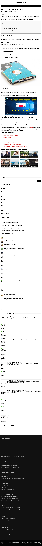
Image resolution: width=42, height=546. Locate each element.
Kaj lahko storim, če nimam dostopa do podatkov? (11, 28)
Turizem (3, 210)
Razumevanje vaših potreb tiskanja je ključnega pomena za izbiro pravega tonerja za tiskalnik (23, 347)
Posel (3, 202)
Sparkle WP (4, 543)
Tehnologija (4, 207)
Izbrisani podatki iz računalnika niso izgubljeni (11, 139)
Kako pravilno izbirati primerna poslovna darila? (9, 511)
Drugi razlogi (4, 26)
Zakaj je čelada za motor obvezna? (10, 236)
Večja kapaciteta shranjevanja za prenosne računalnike (12, 140)
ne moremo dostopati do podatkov (23, 93)
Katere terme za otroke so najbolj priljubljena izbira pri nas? (11, 529)
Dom (3, 191)
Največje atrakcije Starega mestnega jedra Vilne (9, 534)
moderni (31, 127)
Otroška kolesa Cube (4, 485)
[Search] (39, 181)
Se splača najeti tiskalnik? (5, 454)
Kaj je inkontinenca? (4, 476)
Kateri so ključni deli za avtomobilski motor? (12, 268)
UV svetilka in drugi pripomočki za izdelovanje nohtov (10, 500)
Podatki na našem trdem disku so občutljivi (10, 135)
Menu (4, 6)
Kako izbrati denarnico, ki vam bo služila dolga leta (13, 280)
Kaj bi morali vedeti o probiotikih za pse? (11, 294)
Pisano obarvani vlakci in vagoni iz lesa (8, 489)
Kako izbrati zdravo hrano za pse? (10, 244)
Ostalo (3, 199)
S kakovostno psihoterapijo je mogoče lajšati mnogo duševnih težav (13, 478)
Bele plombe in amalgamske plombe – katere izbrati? (10, 498)
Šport (3, 205)
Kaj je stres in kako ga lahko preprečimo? (11, 240)
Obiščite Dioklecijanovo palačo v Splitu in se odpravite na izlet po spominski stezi (15, 531)
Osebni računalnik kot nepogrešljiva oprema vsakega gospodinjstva (15, 146)
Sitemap (2, 429)
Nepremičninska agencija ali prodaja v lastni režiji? (10, 445)
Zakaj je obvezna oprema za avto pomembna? (15, 415)
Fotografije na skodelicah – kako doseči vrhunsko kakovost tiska (12, 456)
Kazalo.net (21, 2)
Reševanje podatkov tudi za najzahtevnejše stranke (12, 144)
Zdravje (35, 542)
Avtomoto (4, 188)
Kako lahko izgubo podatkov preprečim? (9, 30)
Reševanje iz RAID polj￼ (7, 137)
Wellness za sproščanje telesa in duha (8, 518)
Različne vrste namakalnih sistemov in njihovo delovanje (14, 248)
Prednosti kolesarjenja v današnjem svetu (8, 520)
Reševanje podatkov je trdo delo (8, 142)
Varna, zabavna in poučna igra (6, 487)
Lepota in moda (5, 196)
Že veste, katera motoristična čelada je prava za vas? (13, 298)
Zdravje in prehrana (5, 213)
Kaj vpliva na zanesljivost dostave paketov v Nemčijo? (13, 255)
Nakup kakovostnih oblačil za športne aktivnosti (9, 522)
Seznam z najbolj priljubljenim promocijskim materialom (11, 509)
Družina (39, 542)
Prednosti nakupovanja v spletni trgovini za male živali (16, 390)
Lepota (26, 543)
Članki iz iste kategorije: (7, 31)
